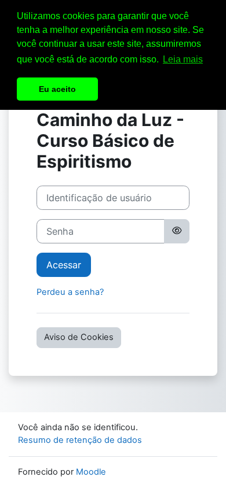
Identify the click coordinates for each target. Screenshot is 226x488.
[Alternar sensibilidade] (176, 231)
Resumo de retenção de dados (80, 440)
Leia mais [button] (183, 59)
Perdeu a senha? (70, 292)
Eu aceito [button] (57, 89)
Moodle (91, 472)
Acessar (63, 265)
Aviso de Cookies (79, 337)
